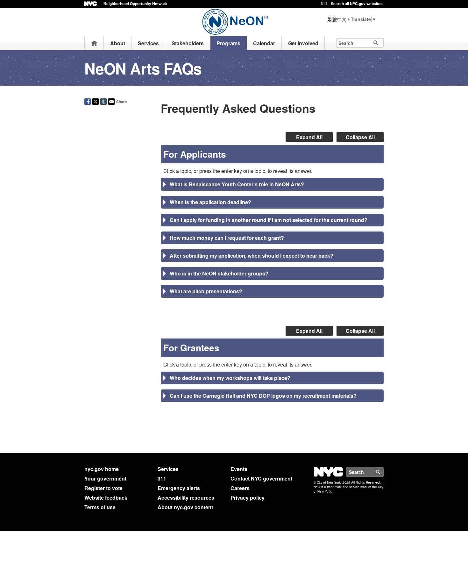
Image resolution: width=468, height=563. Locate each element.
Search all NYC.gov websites (357, 3)
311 (324, 3)
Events (238, 469)
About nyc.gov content (185, 507)
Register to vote (103, 488)
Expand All (309, 137)
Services (148, 43)
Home (94, 43)
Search (383, 472)
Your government (105, 478)
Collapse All (360, 137)
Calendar (264, 43)
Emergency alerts (179, 488)
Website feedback (105, 497)
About (117, 43)
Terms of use (100, 507)
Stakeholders (188, 43)
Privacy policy (247, 497)
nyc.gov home (101, 469)
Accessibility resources (186, 497)
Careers (240, 488)
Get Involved (303, 43)
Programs (228, 43)
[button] (272, 184)
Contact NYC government (261, 478)
